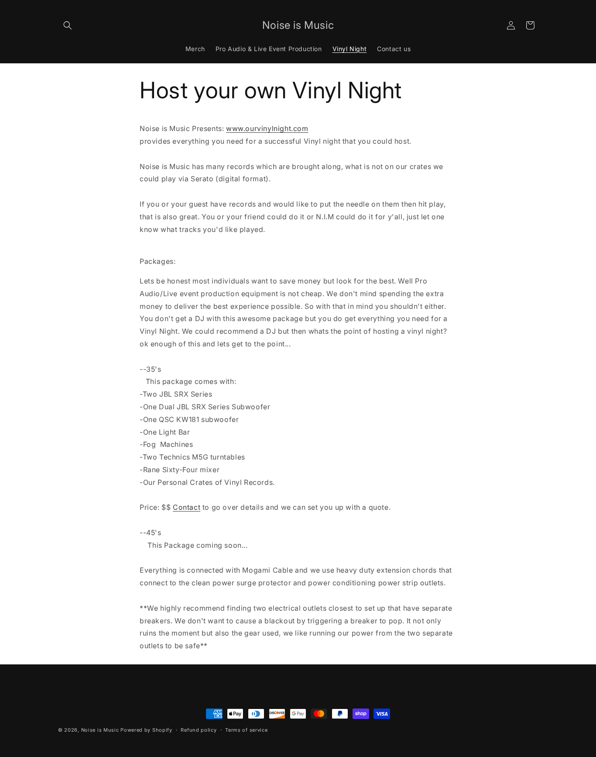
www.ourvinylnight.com (267, 128)
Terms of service (246, 730)
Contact (186, 507)
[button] (67, 25)
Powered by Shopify (146, 730)
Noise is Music (100, 730)
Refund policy (198, 730)
